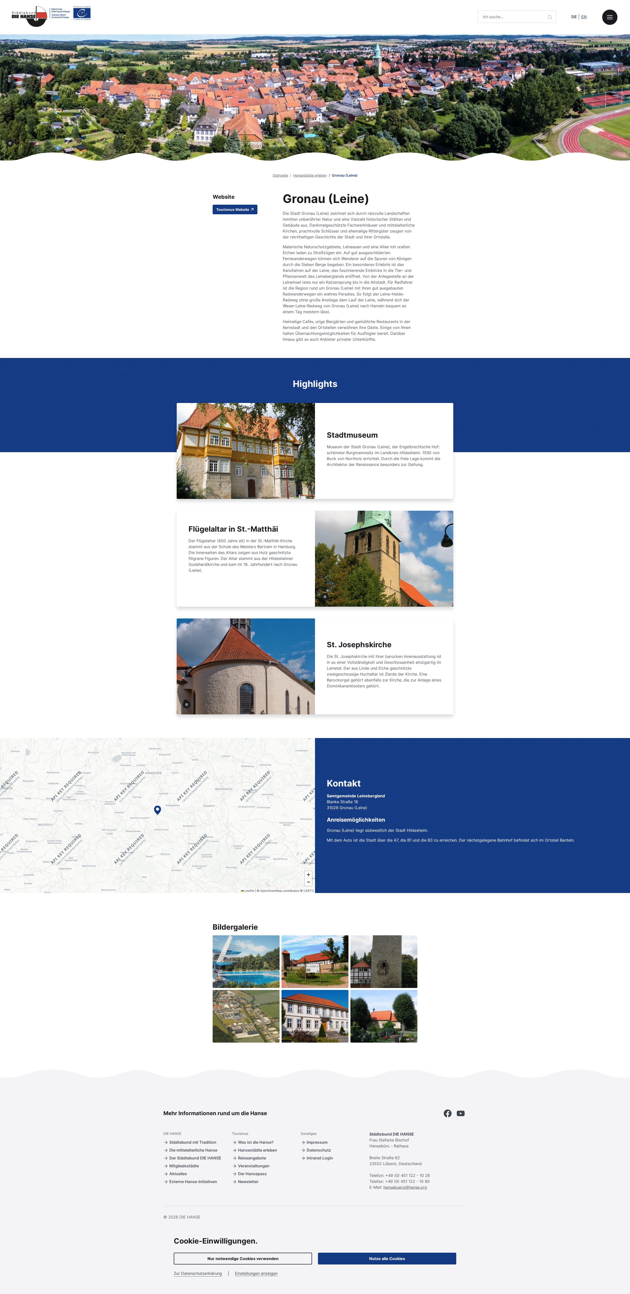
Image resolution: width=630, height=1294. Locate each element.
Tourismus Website (233, 209)
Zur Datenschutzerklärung (198, 1273)
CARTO (308, 891)
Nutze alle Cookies (387, 1258)
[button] (157, 810)
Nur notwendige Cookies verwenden (243, 1258)
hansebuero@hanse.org (405, 1187)
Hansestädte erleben (310, 175)
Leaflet (249, 891)
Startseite (280, 175)
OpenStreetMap (271, 891)
